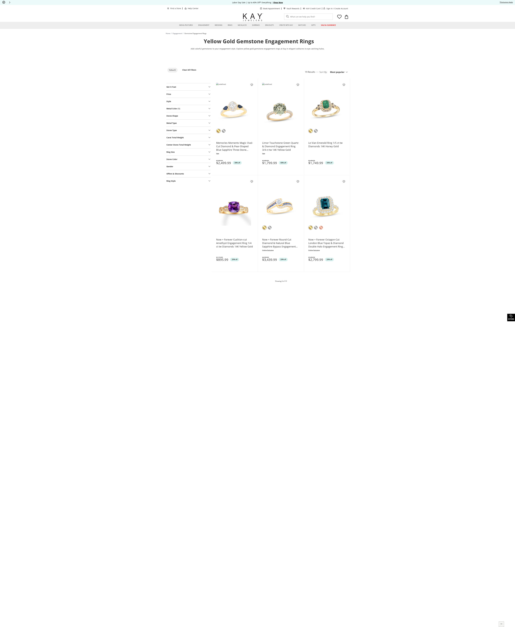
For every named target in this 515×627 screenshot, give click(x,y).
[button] (10, 2)
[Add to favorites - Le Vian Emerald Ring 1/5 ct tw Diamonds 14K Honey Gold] (344, 85)
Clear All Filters (189, 70)
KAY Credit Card (313, 8)
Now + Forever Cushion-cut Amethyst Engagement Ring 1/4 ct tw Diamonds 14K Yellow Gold (234, 243)
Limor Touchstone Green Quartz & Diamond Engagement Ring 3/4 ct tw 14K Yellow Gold (280, 146)
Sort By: (323, 72)
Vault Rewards (293, 8)
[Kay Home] (253, 17)
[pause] (3, 2)
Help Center (193, 8)
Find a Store (175, 8)
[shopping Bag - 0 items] (346, 17)
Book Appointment (271, 8)
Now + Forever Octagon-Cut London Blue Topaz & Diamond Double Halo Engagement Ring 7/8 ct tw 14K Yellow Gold (326, 243)
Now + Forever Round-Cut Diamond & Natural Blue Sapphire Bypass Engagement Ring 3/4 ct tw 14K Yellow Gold (279, 243)
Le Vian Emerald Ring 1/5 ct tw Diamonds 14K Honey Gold (325, 144)
